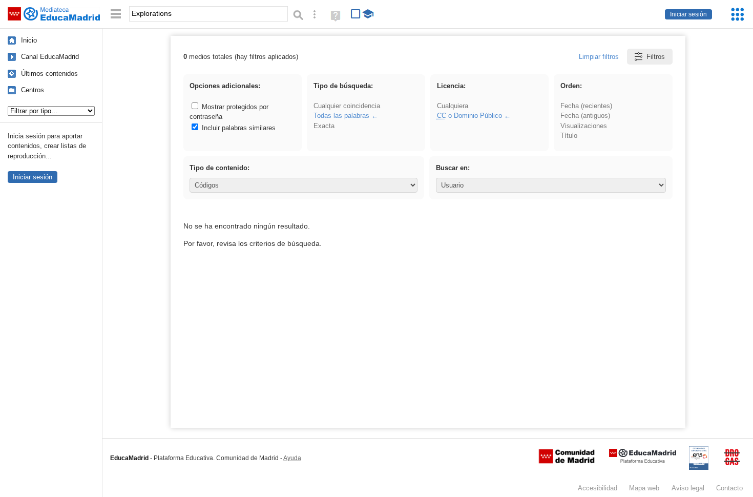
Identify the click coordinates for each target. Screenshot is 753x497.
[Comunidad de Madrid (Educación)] (566, 461)
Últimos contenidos (49, 73)
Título (568, 135)
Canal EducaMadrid (50, 56)
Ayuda (292, 458)
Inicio (29, 40)
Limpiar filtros (599, 56)
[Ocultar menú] (115, 14)
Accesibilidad (597, 488)
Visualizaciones (583, 126)
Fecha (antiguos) (585, 115)
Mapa (644, 488)
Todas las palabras (341, 115)
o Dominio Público (469, 115)
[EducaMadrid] (642, 460)
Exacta (323, 126)
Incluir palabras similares (238, 128)
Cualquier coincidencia (346, 106)
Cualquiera (452, 106)
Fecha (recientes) (586, 106)
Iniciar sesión (688, 14)
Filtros (655, 56)
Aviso (688, 488)
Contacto (729, 488)
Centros (32, 90)
